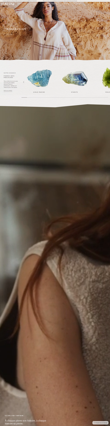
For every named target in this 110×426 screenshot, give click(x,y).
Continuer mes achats (67, 224)
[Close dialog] (78, 198)
